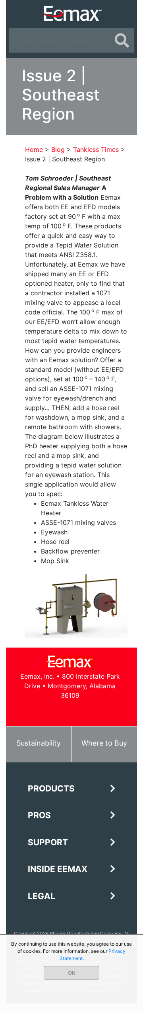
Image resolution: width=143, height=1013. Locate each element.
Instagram (97, 711)
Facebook (43, 711)
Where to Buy (104, 743)
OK (71, 973)
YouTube (79, 711)
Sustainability (38, 743)
